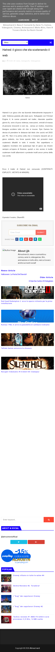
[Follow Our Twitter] (18, 542)
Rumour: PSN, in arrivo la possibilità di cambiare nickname (25, 325)
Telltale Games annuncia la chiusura (16, 348)
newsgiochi (25, 61)
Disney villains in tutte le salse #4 (28, 575)
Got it (35, 20)
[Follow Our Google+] (36, 542)
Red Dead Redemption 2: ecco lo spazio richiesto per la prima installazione (26, 302)
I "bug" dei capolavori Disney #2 (28, 606)
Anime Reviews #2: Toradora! (26, 586)
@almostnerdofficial (9, 537)
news (18, 61)
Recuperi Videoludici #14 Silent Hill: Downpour (20, 372)
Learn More (23, 20)
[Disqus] (27, 414)
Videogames (35, 61)
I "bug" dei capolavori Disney (26, 596)
